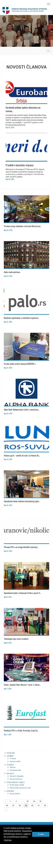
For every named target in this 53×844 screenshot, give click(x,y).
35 (40, 801)
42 (45, 806)
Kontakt (10, 791)
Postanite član (15, 770)
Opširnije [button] (7, 840)
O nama (10, 756)
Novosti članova (16, 779)
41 (39, 806)
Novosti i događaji (16, 776)
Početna (11, 753)
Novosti (10, 774)
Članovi (10, 765)
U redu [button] (41, 834)
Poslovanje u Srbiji (16, 782)
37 (13, 806)
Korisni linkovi (15, 794)
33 (28, 801)
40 (32, 806)
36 (7, 806)
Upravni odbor (15, 761)
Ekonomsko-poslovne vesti (20, 788)
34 (34, 801)
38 (20, 806)
